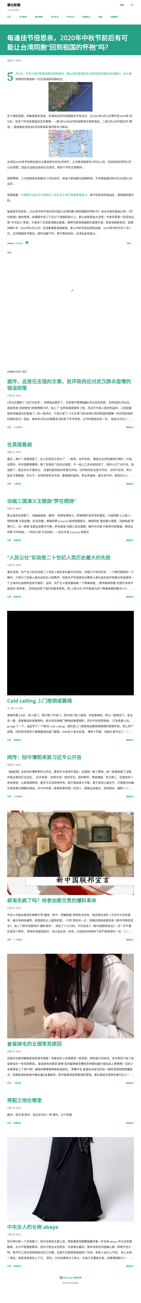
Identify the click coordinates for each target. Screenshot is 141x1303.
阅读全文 (130, 427)
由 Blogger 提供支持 (72, 1277)
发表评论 (17, 540)
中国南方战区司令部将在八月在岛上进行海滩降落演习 (54, 195)
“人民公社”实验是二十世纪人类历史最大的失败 (59, 557)
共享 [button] (129, 243)
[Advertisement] (70, 346)
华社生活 (55, 16)
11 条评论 (18, 939)
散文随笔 (39, 16)
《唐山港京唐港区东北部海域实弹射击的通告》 (92, 73)
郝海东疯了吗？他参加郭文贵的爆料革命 (51, 900)
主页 (9, 16)
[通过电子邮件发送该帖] (27, 243)
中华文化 (70, 16)
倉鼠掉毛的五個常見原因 (34, 1043)
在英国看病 (19, 444)
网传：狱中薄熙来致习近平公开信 (44, 757)
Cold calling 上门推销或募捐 (39, 700)
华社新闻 (23, 16)
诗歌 (100, 16)
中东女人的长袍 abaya (32, 1227)
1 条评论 (17, 1083)
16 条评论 (18, 796)
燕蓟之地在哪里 (24, 1100)
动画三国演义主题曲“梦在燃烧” (41, 501)
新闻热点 (86, 16)
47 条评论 (18, 427)
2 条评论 (17, 483)
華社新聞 (13, 5)
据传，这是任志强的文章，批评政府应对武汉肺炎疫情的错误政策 (69, 384)
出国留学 (114, 16)
